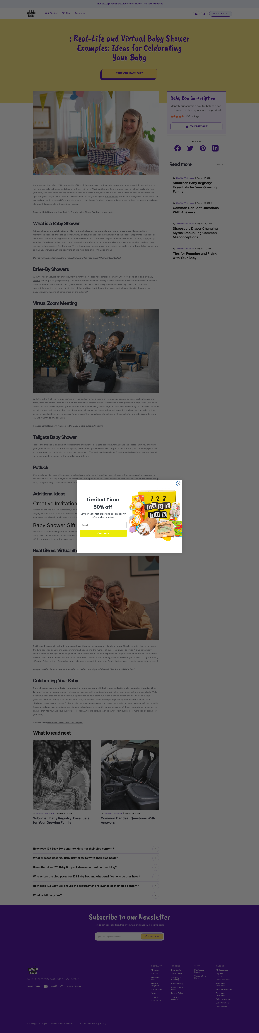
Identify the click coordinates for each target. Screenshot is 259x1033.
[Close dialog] (178, 483)
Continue (103, 533)
